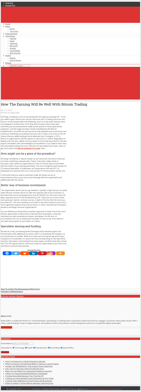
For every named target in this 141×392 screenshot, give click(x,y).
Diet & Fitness (15, 60)
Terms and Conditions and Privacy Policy (105, 389)
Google (13, 48)
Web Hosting (15, 53)
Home (7, 24)
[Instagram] (51, 253)
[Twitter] (15, 253)
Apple (12, 41)
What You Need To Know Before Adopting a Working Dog (29, 383)
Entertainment (11, 34)
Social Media (15, 51)
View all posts (6, 327)
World (12, 29)
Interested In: (6, 348)
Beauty (13, 58)
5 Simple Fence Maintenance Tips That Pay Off (24, 376)
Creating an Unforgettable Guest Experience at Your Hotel (29, 378)
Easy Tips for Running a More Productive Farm (24, 369)
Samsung (13, 43)
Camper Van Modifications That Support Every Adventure (29, 366)
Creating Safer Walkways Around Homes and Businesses (28, 381)
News (7, 26)
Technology (10, 36)
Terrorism (14, 31)
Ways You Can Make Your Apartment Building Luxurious (28, 371)
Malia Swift (14, 112)
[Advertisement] (70, 84)
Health (8, 55)
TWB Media (26, 389)
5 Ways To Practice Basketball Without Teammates (26, 373)
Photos (8, 63)
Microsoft (14, 46)
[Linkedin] (33, 253)
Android (13, 38)
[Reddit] (24, 253)
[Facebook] (7, 253)
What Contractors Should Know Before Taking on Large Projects (32, 364)
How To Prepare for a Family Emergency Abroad (25, 361)
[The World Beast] (70, 147)
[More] (60, 253)
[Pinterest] (42, 253)
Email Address (6, 343)
